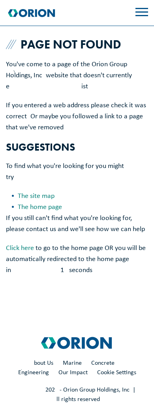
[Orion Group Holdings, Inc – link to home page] (32, 13)
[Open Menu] (141, 12)
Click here (20, 248)
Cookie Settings (116, 372)
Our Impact (73, 372)
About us (41, 363)
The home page (40, 207)
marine (72, 363)
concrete (103, 363)
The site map (36, 196)
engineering (33, 372)
